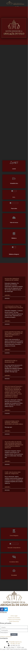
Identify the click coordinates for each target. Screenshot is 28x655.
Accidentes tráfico (14, 561)
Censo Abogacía (14, 535)
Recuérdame (4, 632)
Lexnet (14, 168)
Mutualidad (14, 575)
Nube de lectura (14, 222)
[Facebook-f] (2, 609)
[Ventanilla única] (14, 178)
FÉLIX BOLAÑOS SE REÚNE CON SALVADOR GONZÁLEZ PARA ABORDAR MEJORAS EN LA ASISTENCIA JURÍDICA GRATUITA (14, 445)
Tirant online (14, 208)
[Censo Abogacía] (14, 530)
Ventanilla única (14, 183)
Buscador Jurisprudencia (14, 547)
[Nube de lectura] (14, 217)
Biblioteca (14, 238)
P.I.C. (14, 197)
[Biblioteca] (14, 233)
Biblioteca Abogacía (14, 254)
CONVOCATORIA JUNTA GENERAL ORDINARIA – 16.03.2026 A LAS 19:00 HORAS (14, 423)
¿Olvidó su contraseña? (6, 636)
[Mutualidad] (13, 570)
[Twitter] (6, 609)
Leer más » (7, 295)
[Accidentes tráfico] (14, 557)
